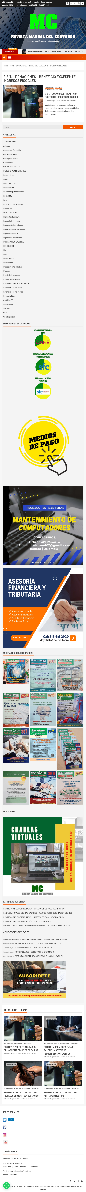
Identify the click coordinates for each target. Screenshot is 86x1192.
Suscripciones (46, 2)
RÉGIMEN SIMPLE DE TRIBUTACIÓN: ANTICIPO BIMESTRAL (27, 921)
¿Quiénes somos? (24, 2)
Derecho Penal (9, 175)
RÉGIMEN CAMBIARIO (12, 279)
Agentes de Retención (12, 150)
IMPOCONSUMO (10, 213)
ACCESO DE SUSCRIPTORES (39, 5)
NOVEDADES (58, 87)
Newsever (72, 1186)
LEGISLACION (8, 246)
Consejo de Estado (10, 158)
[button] (42, 1165)
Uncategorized (9, 317)
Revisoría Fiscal (9, 296)
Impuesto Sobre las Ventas (14, 229)
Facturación (7, 208)
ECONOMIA (7, 196)
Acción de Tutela (9, 142)
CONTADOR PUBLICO (11, 167)
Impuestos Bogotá (10, 233)
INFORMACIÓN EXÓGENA (13, 242)
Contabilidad (8, 163)
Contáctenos (22, 5)
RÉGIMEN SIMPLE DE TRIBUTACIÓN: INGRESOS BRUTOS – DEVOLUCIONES (33, 917)
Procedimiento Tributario (13, 267)
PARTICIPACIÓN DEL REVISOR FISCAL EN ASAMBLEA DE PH (39, 956)
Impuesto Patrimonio (11, 221)
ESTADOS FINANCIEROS (13, 204)
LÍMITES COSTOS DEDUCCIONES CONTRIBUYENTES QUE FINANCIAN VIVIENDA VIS (36, 925)
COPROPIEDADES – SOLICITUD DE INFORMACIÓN (34, 952)
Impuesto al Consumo (11, 217)
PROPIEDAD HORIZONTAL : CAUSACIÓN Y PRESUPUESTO (45, 939)
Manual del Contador (69, 101)
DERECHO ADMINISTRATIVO (14, 171)
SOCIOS (6, 309)
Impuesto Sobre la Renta (13, 225)
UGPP (5, 313)
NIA (4, 250)
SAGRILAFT (8, 300)
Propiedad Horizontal (11, 275)
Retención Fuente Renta (12, 288)
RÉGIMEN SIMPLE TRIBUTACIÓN (53, 89)
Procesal (6, 271)
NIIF (5, 254)
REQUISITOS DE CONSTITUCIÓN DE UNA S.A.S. (39, 948)
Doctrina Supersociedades (13, 192)
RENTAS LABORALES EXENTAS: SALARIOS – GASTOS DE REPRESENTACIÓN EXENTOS (37, 913)
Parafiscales (8, 263)
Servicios (36, 2)
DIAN (5, 179)
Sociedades (8, 304)
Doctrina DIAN (49, 87)
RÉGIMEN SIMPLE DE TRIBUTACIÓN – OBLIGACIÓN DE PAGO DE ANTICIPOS (33, 909)
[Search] (82, 57)
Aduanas (6, 146)
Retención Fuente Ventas (13, 292)
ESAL (5, 200)
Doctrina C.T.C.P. (9, 183)
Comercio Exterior (10, 154)
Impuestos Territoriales (12, 238)
